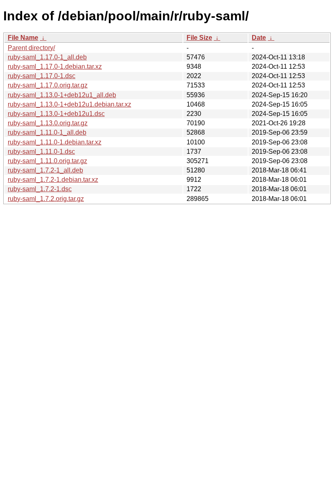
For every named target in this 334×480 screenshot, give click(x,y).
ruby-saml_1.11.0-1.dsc (41, 151)
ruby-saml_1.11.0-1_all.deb (47, 132)
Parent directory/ (31, 47)
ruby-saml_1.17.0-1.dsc (41, 75)
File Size (199, 37)
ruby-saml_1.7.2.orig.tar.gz (46, 198)
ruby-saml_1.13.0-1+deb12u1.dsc (56, 113)
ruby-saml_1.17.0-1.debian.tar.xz (55, 66)
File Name (23, 37)
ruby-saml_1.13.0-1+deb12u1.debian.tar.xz (69, 104)
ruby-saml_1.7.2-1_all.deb (45, 170)
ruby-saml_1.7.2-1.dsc (40, 188)
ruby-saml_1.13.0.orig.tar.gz (48, 123)
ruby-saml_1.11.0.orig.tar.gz (47, 160)
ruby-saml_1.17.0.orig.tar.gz (48, 85)
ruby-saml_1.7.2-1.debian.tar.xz (53, 179)
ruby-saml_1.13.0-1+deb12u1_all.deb (62, 95)
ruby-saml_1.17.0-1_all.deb (47, 57)
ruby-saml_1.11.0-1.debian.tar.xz (54, 142)
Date (259, 37)
